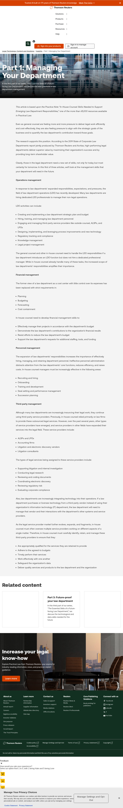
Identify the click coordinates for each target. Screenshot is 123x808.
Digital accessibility (10, 714)
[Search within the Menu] (28, 43)
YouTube (109, 715)
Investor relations (9, 718)
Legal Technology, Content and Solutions (18, 51)
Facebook (109, 701)
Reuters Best (68, 707)
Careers (6, 710)
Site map (26, 714)
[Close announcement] (120, 3)
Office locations (49, 712)
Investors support (49, 704)
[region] (61, 798)
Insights (39, 51)
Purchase (59, 24)
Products (59, 19)
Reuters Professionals (71, 710)
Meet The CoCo (85, 3)
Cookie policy (31, 743)
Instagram (109, 704)
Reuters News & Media (69, 702)
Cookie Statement (11, 805)
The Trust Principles (10, 733)
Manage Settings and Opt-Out (53, 743)
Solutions (59, 14)
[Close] (119, 798)
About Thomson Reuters (9, 702)
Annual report (8, 707)
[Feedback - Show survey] (1, 763)
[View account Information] (33, 41)
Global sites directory (31, 710)
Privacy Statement (25, 805)
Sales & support (49, 701)
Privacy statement (90, 743)
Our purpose (7, 721)
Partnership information (27, 702)
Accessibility (31, 746)
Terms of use (72, 743)
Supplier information (30, 707)
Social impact (8, 729)
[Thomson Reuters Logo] (61, 7)
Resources (60, 29)
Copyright (106, 743)
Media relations (48, 708)
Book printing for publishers (89, 704)
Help (57, 34)
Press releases (8, 725)
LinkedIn (109, 708)
